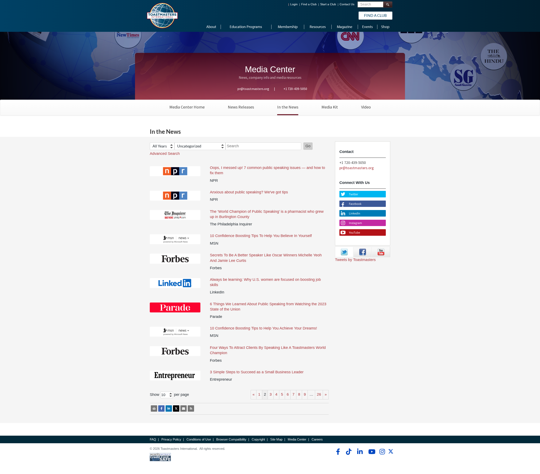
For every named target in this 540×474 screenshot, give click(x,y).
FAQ (153, 439)
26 (319, 394)
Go (307, 146)
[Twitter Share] (176, 408)
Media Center (297, 439)
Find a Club (309, 4)
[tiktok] (348, 451)
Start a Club (328, 4)
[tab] (344, 252)
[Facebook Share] (161, 408)
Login (294, 4)
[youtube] (371, 451)
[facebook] (337, 451)
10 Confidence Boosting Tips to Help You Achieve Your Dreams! (263, 328)
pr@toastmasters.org (253, 89)
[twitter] (390, 453)
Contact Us (347, 4)
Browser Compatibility (231, 439)
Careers (317, 439)
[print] (154, 408)
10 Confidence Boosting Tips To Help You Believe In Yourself (261, 236)
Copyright (258, 439)
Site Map (276, 439)
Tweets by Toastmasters (355, 260)
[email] (183, 408)
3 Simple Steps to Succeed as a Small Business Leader (257, 372)
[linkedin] (359, 451)
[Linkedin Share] (169, 408)
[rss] (191, 408)
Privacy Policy (171, 439)
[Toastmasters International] (162, 16)
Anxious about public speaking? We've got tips (249, 192)
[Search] (387, 4)
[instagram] (382, 451)
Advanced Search (165, 153)
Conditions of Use (198, 439)
